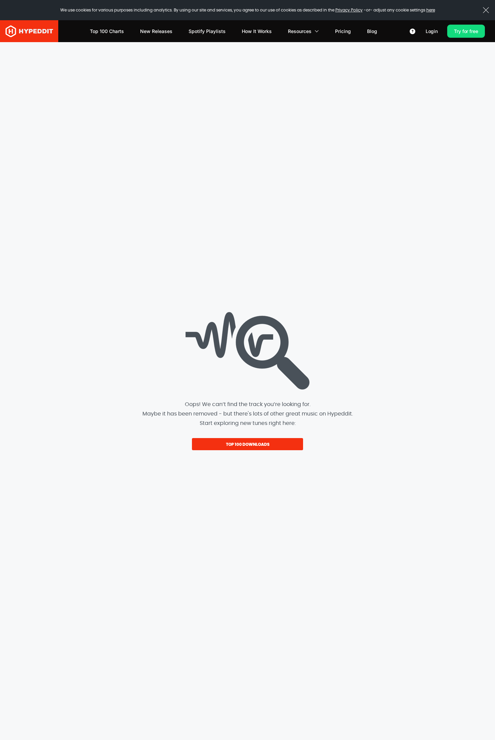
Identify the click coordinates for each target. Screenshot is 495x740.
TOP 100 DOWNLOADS (247, 444)
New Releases (156, 31)
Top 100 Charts (107, 31)
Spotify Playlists (207, 31)
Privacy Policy (349, 10)
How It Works (257, 31)
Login (432, 31)
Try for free (466, 31)
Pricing (343, 31)
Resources (299, 31)
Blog (372, 31)
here (430, 10)
